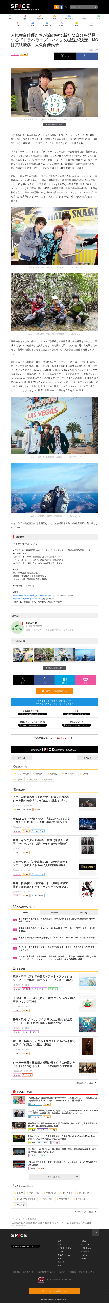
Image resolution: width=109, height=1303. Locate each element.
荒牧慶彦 (54, 773)
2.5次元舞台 (70, 773)
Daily (25, 912)
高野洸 (85, 773)
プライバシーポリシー (87, 1272)
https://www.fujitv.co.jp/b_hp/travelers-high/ (32, 595)
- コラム (84, 1255)
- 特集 (83, 1258)
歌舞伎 (20, 1192)
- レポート (85, 1251)
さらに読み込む (54, 1177)
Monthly (83, 912)
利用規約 (72, 1272)
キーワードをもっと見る (84, 1211)
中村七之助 (34, 1192)
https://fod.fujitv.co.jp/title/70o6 (26, 598)
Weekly (54, 912)
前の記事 (22, 757)
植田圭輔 (39, 773)
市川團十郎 (68, 1192)
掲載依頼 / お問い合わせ (46, 1272)
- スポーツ (61, 1262)
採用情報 (62, 1272)
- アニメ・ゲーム (63, 1255)
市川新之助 (84, 1192)
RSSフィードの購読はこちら (55, 691)
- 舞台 (59, 1244)
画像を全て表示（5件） (56, 124)
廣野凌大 (33, 779)
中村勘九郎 (51, 1192)
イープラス (16, 1219)
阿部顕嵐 (48, 779)
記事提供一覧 (28, 1272)
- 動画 (83, 1240)
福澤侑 (20, 779)
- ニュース (85, 1244)
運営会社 (16, 1272)
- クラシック (61, 1251)
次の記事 (87, 757)
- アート (60, 1258)
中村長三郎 (81, 1198)
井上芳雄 (21, 1204)
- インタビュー (87, 1248)
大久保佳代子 (23, 773)
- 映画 (59, 1265)
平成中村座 (64, 1198)
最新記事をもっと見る (85, 1082)
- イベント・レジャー (65, 1248)
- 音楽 (59, 1240)
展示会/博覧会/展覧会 (26, 1198)
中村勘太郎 (47, 1198)
